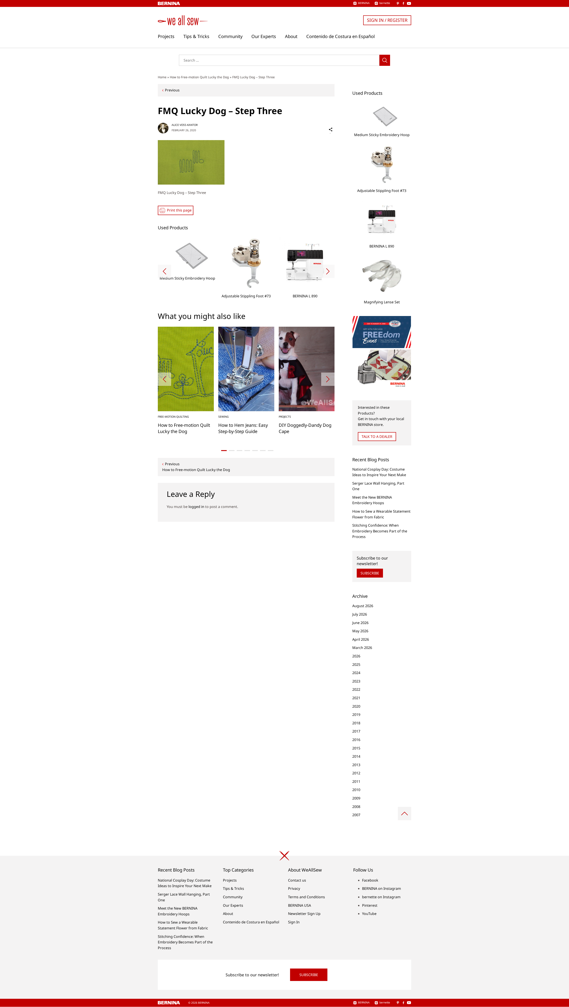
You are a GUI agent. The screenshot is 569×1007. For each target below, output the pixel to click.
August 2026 (362, 605)
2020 (356, 706)
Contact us (297, 880)
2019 (356, 714)
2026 (356, 656)
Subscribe (370, 573)
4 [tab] (247, 450)
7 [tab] (270, 450)
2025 (356, 664)
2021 (356, 697)
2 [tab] (231, 450)
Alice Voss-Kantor (185, 125)
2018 (356, 723)
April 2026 (360, 639)
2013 (356, 764)
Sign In (294, 922)
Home (162, 77)
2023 (356, 681)
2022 (356, 689)
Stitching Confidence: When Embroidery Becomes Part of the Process (379, 531)
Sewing (223, 417)
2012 (356, 773)
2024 (356, 672)
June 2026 (360, 622)
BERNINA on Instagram (381, 888)
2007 (356, 814)
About (291, 36)
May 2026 (360, 630)
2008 (356, 806)
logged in (196, 506)
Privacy (294, 888)
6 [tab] (263, 450)
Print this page (179, 210)
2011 (356, 781)
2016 (356, 739)
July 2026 (359, 614)
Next (328, 271)
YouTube (369, 913)
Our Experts (263, 36)
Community (230, 36)
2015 (356, 748)
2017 (356, 731)
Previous (172, 90)
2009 (356, 798)
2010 (356, 789)
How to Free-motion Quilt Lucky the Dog (199, 77)
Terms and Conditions (306, 896)
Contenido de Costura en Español (340, 36)
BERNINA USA (299, 905)
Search (384, 60)
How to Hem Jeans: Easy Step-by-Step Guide (243, 428)
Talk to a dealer (377, 436)
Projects (166, 36)
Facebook (370, 880)
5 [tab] (255, 450)
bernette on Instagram (381, 896)
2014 (356, 756)
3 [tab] (239, 450)
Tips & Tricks (196, 36)
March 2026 (362, 647)
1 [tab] (224, 450)
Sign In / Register (387, 20)
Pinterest (369, 905)
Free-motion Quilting (173, 417)
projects (285, 417)
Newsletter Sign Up (304, 913)
